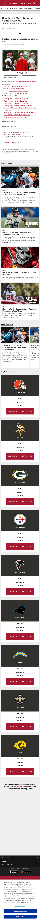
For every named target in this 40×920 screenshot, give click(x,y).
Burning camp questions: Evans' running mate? (20, 112)
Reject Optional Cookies (20, 911)
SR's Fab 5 (16, 93)
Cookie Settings (20, 906)
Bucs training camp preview (18, 91)
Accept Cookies (20, 916)
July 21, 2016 (28, 136)
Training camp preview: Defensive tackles (18, 105)
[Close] (37, 882)
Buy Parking (27, 411)
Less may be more (18, 88)
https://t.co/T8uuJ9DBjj (12, 134)
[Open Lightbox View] (20, 64)
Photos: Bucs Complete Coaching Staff (20, 40)
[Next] (26, 72)
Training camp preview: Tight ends (15, 117)
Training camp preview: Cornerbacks (16, 101)
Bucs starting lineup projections (17, 86)
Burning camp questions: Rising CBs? (16, 99)
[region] (20, 900)
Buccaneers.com (20, 786)
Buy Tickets (12, 411)
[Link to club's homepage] (3, 2)
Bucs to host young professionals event (17, 115)
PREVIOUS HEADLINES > (10, 142)
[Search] (34, 3)
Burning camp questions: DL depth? (16, 103)
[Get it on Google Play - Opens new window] (26, 872)
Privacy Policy (24, 902)
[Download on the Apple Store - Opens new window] (13, 872)
